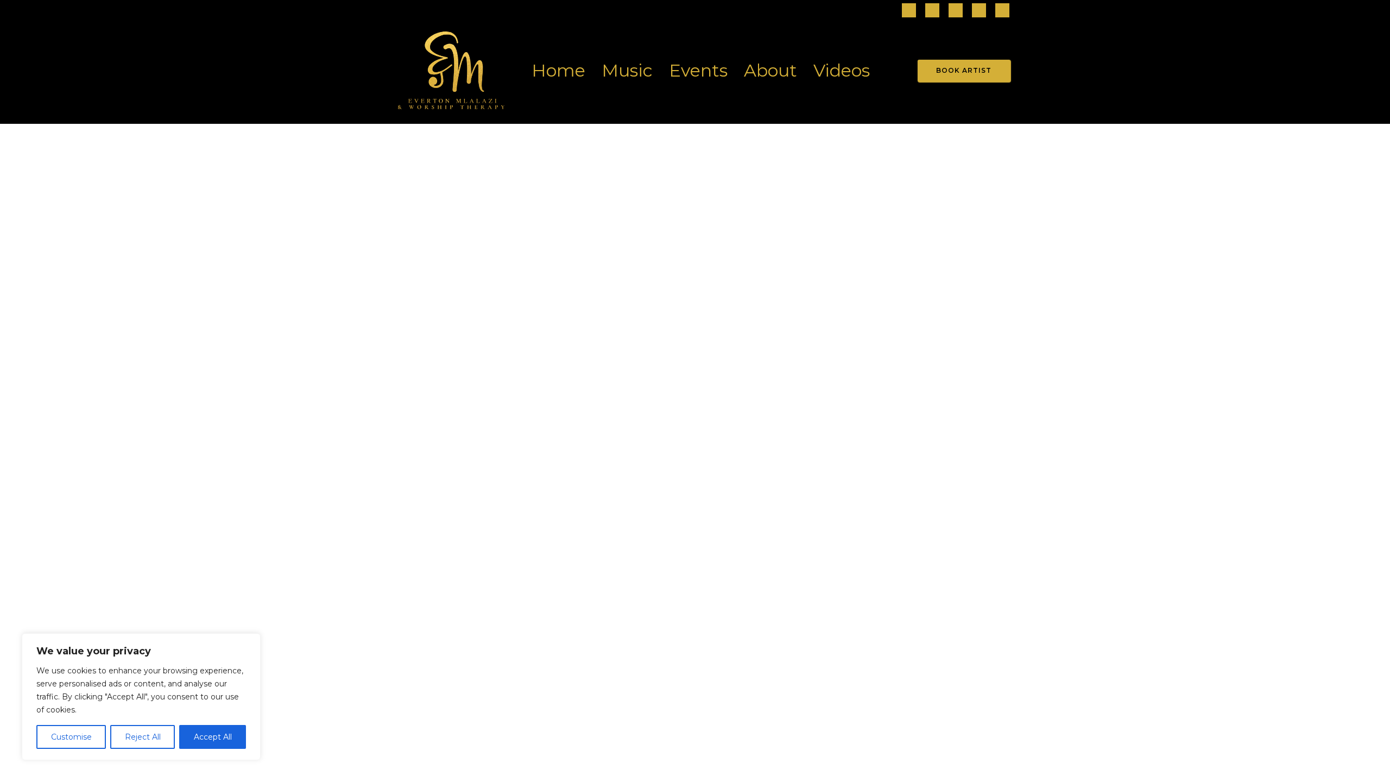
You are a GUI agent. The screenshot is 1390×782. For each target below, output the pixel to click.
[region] (141, 696)
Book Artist (963, 70)
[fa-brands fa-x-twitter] (1002, 11)
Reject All (143, 737)
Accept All (213, 737)
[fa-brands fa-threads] (955, 11)
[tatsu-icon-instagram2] (932, 11)
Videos (841, 70)
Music (627, 70)
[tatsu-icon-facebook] (909, 11)
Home (558, 70)
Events (698, 70)
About (770, 70)
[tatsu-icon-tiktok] (979, 11)
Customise (71, 737)
